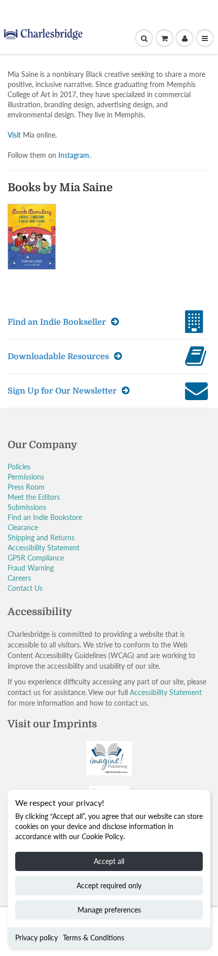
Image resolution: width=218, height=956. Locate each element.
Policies (19, 466)
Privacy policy (36, 937)
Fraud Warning (31, 567)
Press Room (26, 487)
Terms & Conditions (93, 937)
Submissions (27, 507)
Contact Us (25, 588)
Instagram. (74, 155)
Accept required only (109, 885)
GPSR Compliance (36, 557)
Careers (19, 578)
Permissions (26, 476)
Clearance (23, 527)
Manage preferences (109, 909)
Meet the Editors (34, 497)
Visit (14, 135)
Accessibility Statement (44, 547)
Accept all (109, 861)
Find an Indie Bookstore (45, 517)
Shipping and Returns (41, 537)
